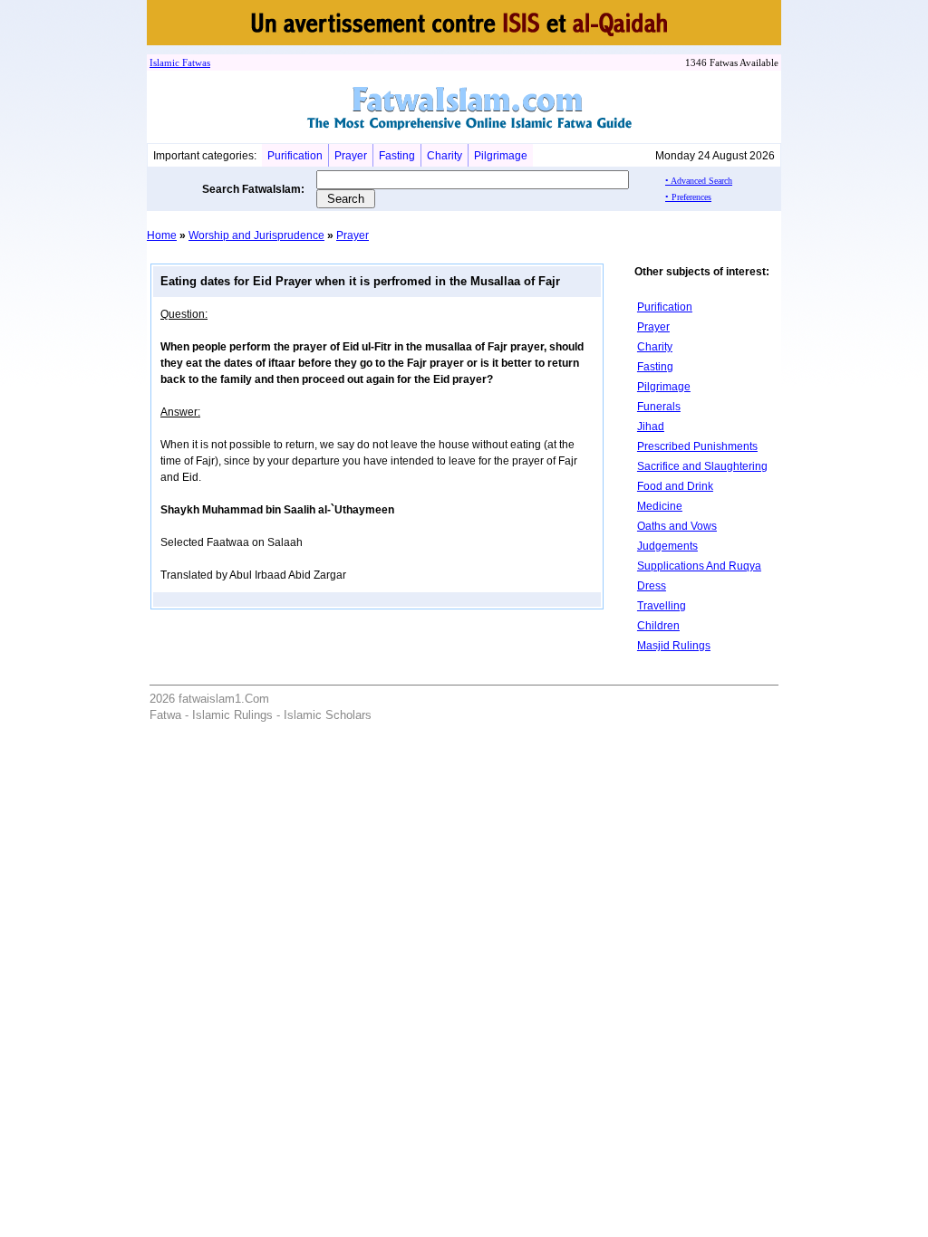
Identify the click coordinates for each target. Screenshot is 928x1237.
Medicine (659, 506)
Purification (295, 155)
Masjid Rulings (673, 645)
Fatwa (193, 62)
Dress (651, 586)
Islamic (164, 62)
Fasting (397, 155)
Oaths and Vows (677, 526)
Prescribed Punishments (697, 446)
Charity (444, 155)
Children (658, 625)
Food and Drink (675, 486)
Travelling (661, 605)
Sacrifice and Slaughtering (702, 466)
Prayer (350, 155)
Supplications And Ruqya (699, 566)
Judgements (667, 546)
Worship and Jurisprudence (256, 235)
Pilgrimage (500, 155)
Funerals (659, 406)
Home (162, 235)
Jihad (650, 426)
